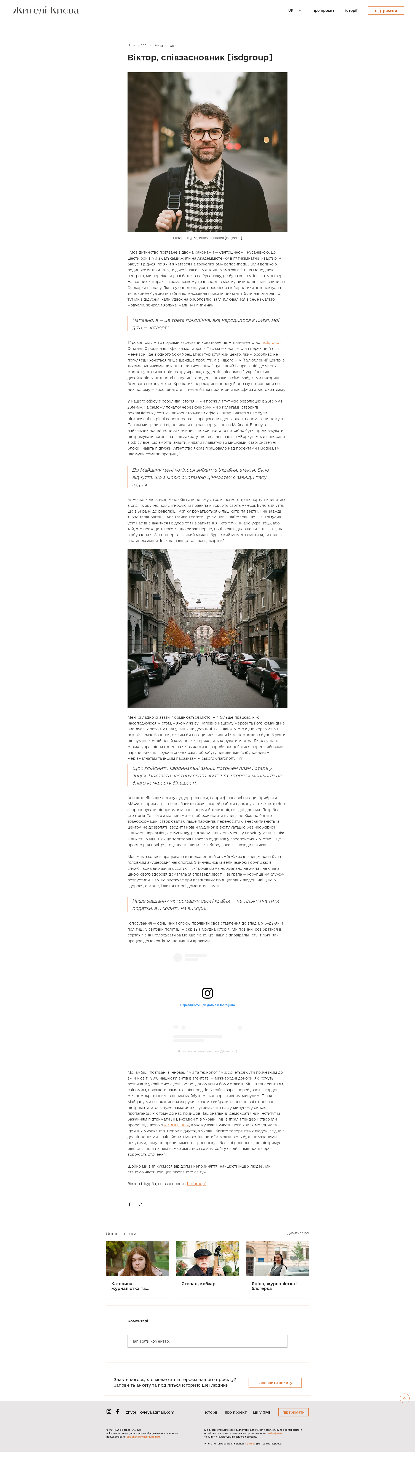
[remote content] (207, 1004)
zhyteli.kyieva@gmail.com (150, 1412)
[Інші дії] (284, 45)
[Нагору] (405, 1398)
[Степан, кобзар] (207, 1258)
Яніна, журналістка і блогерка (275, 1286)
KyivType (250, 1443)
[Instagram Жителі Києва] (109, 1411)
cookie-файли (273, 1433)
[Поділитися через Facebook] (130, 1204)
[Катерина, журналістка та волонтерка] (137, 1258)
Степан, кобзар (198, 1283)
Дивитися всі (298, 1233)
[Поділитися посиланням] (140, 1204)
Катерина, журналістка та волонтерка (128, 1286)
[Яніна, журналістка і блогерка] (277, 1258)
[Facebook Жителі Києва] (117, 1411)
